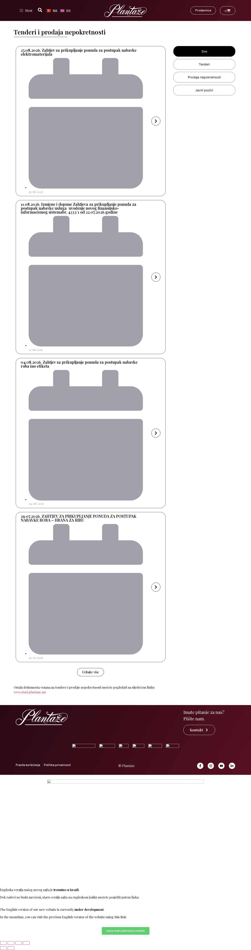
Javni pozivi (204, 90)
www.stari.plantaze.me (30, 692)
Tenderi (204, 64)
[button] (90, 672)
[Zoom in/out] (3, 943)
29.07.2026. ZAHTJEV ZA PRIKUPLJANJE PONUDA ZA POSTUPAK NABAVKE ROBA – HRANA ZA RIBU (78, 518)
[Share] (18, 943)
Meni (28, 10)
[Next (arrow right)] (11, 948)
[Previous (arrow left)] (3, 948)
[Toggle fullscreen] (11, 943)
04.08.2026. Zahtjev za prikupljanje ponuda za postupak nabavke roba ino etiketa (79, 364)
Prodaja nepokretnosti (204, 77)
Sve (204, 51)
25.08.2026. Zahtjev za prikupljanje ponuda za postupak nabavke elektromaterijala (78, 52)
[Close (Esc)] (26, 943)
